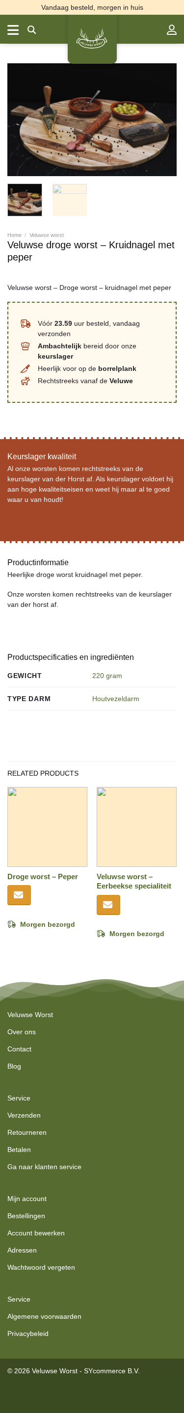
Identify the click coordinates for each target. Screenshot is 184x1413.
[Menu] (14, 30)
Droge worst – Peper (42, 876)
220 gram (107, 676)
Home (14, 235)
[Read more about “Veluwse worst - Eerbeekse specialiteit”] (108, 905)
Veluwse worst (46, 235)
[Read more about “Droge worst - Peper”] (19, 895)
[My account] (172, 30)
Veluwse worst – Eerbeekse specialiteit (134, 881)
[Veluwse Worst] (92, 39)
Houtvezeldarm (115, 699)
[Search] (31, 30)
